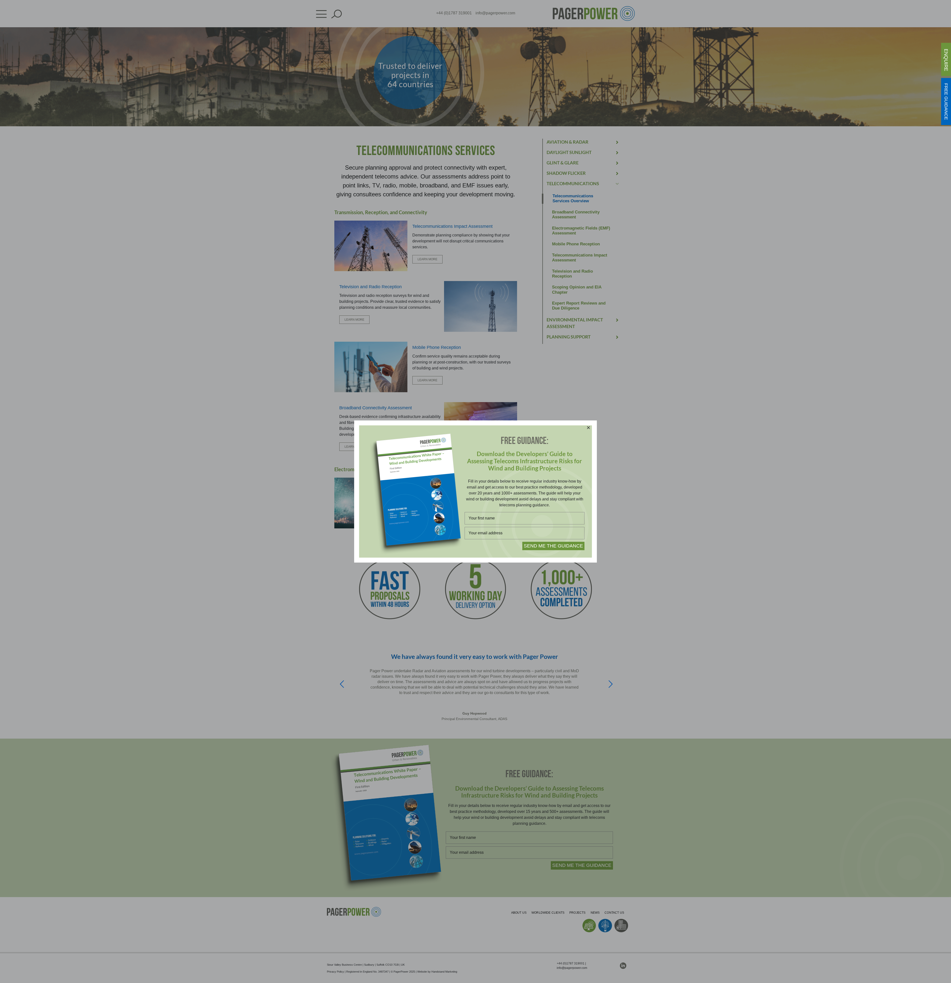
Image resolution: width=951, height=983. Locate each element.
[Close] (588, 427)
